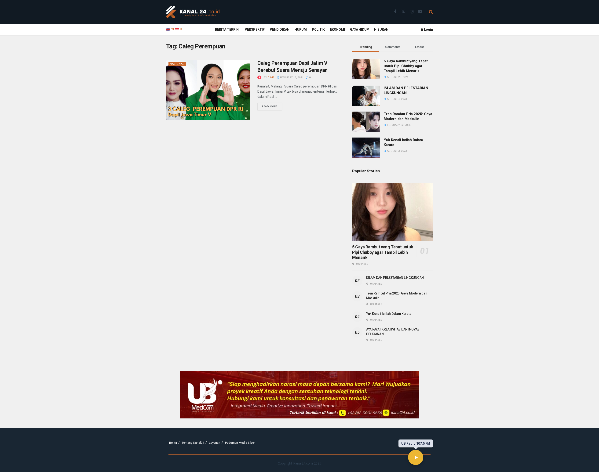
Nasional (177, 63)
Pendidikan (279, 29)
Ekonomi (337, 29)
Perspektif (255, 29)
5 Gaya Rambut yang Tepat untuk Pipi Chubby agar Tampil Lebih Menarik (406, 66)
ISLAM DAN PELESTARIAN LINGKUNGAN (395, 278)
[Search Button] (431, 12)
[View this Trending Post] (259, 77)
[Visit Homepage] (192, 12)
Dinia (271, 77)
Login (428, 29)
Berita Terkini (227, 29)
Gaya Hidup (359, 29)
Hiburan (381, 29)
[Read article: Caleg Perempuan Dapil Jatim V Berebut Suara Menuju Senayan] (208, 90)
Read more (272, 105)
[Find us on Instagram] (411, 12)
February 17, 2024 (291, 77)
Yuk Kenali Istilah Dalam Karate (388, 314)
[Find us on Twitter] (403, 12)
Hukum (301, 29)
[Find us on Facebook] (395, 12)
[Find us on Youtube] (420, 12)
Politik (318, 29)
